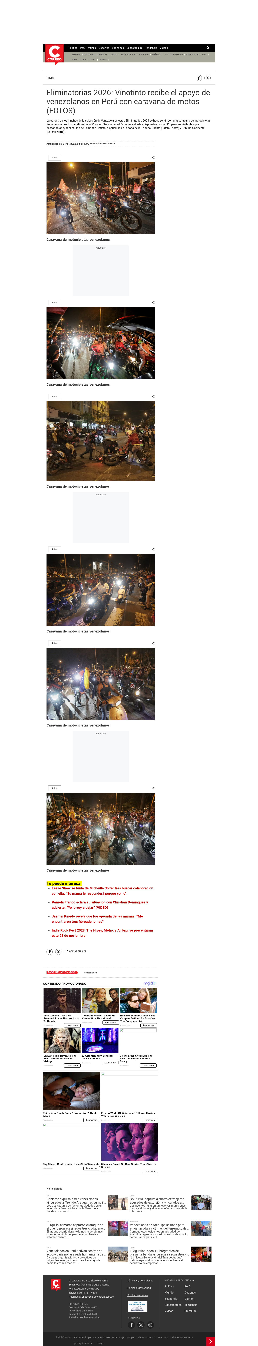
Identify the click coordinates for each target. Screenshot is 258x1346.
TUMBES (103, 60)
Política (72, 47)
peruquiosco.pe (83, 1343)
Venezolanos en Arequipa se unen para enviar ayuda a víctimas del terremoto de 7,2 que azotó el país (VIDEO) (158, 1226)
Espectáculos (135, 47)
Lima (50, 78)
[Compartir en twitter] (207, 78)
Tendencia (151, 47)
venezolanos (90, 973)
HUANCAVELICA (128, 54)
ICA (166, 54)
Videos (164, 47)
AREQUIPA (76, 54)
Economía (118, 47)
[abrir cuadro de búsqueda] (208, 48)
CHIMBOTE (102, 54)
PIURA (74, 60)
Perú (82, 47)
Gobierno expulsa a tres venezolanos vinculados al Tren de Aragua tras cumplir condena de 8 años (75, 1200)
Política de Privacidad (139, 1288)
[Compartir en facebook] (199, 78)
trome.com (161, 1337)
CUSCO (114, 54)
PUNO (83, 60)
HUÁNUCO (156, 54)
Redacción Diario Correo (102, 144)
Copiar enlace (77, 951)
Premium (190, 1311)
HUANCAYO (144, 54)
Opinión (189, 1298)
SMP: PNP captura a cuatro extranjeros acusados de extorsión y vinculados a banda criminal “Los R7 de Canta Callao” (157, 1200)
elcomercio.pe (82, 1337)
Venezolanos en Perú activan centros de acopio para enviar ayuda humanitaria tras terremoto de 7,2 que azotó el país (76, 1252)
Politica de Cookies (137, 1295)
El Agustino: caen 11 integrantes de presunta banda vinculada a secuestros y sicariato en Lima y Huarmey (158, 1252)
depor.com (144, 1337)
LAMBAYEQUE (192, 54)
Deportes (104, 47)
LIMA (204, 54)
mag (99, 1343)
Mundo (92, 47)
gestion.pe (127, 1337)
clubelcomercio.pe (106, 1337)
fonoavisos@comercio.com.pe (97, 1296)
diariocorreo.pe (181, 1337)
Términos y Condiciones (140, 1280)
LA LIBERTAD (177, 54)
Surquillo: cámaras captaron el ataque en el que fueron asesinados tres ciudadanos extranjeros (75, 1226)
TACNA (93, 60)
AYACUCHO (89, 54)
